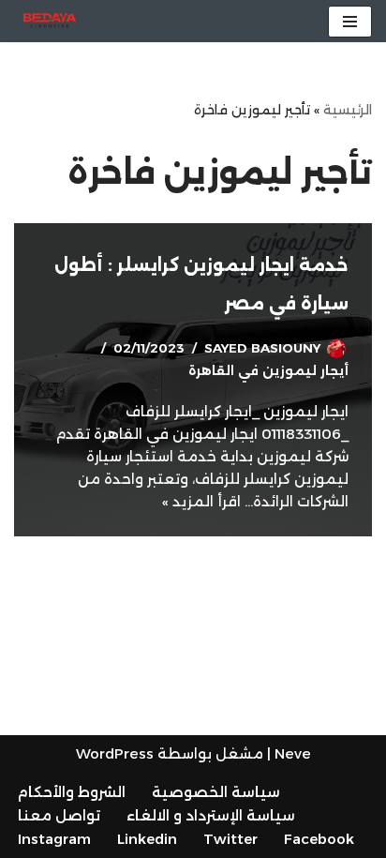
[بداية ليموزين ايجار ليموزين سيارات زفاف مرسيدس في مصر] (49, 21)
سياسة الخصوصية (216, 792)
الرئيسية (347, 109)
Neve (293, 753)
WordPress (115, 753)
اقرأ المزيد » (201, 501)
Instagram (54, 839)
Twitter (230, 839)
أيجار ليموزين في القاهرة (268, 370)
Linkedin (147, 839)
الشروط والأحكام (72, 792)
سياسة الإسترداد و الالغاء (210, 815)
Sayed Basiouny (262, 347)
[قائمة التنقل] (350, 22)
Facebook (319, 839)
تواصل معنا (59, 815)
